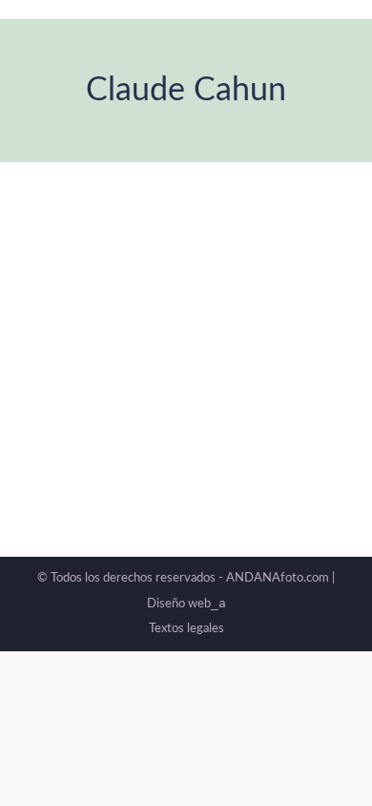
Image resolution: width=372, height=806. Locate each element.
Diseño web (186, 604)
